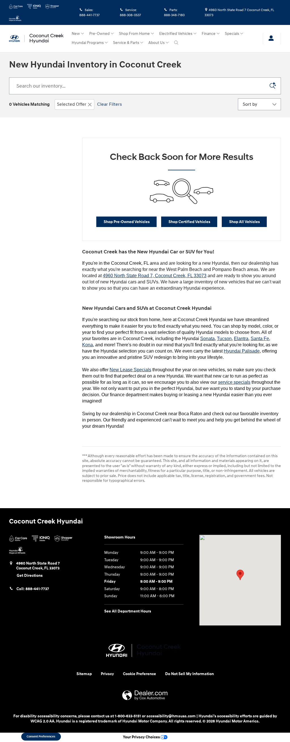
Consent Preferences (41, 736)
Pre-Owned (99, 33)
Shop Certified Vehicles (189, 221)
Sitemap (84, 673)
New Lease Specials (130, 369)
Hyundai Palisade (242, 351)
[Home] (17, 38)
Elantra (241, 338)
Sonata (207, 338)
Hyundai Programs (88, 42)
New (76, 33)
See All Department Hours (127, 611)
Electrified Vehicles (175, 33)
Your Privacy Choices (142, 737)
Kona (87, 344)
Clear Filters (109, 104)
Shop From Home (134, 33)
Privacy (107, 673)
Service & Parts (126, 42)
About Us (156, 42)
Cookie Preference (139, 673)
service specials (234, 382)
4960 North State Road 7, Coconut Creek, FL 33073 (154, 275)
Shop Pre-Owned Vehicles (127, 221)
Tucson (224, 338)
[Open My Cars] (269, 38)
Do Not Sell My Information (189, 673)
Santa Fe (260, 338)
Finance (209, 33)
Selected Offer (71, 104)
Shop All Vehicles (244, 221)
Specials (232, 33)
